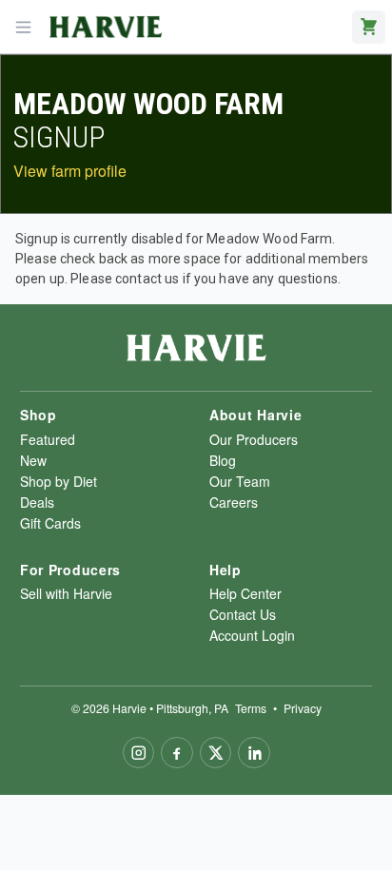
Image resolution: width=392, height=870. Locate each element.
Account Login (252, 635)
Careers (233, 502)
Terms (250, 708)
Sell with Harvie (66, 593)
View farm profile (70, 171)
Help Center (245, 593)
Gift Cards (50, 522)
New (33, 460)
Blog (222, 460)
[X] (216, 753)
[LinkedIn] (254, 753)
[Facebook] (177, 753)
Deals (37, 502)
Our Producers (253, 439)
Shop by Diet (58, 481)
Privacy (303, 708)
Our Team (239, 481)
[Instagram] (139, 753)
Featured (47, 439)
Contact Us (242, 614)
